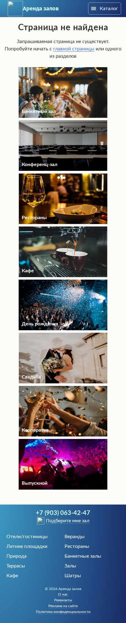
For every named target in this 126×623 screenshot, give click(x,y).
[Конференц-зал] (63, 169)
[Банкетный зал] (63, 116)
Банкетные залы (83, 556)
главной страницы (73, 48)
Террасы (15, 565)
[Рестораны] (63, 222)
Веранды (75, 536)
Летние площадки (26, 546)
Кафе (12, 575)
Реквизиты (63, 600)
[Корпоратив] (63, 435)
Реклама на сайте (63, 606)
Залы (70, 565)
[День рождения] (63, 328)
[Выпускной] (63, 488)
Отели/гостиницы (27, 536)
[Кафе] (63, 275)
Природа (16, 556)
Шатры (73, 575)
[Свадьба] (63, 381)
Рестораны (77, 546)
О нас (63, 594)
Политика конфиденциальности (63, 612)
